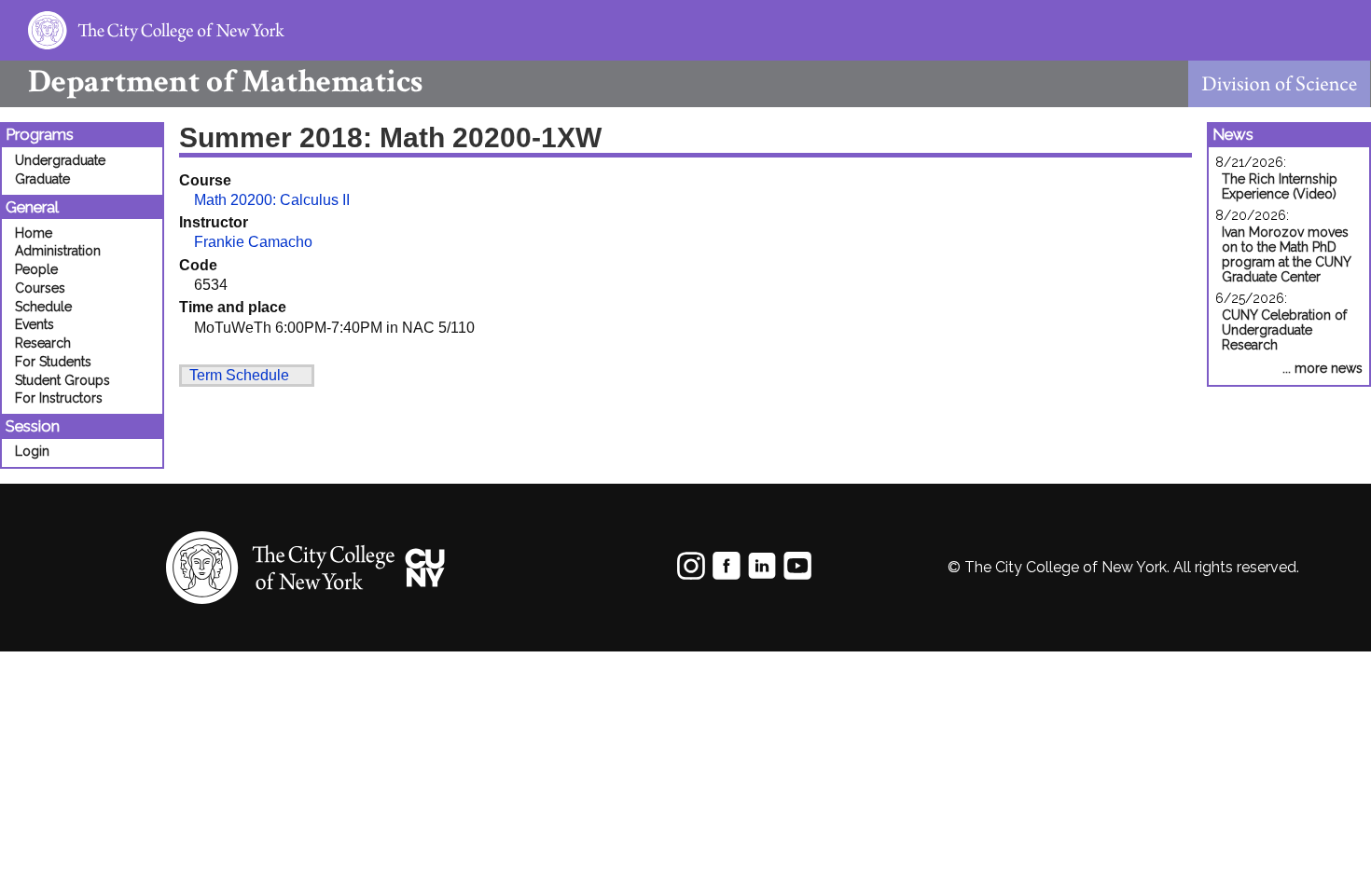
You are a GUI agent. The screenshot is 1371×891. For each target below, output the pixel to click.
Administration (58, 250)
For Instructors (59, 398)
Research (43, 343)
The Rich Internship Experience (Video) (1279, 186)
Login (32, 451)
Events (34, 324)
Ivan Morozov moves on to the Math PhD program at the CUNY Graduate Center (1286, 254)
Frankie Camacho (253, 242)
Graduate (42, 178)
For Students (53, 361)
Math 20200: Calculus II (272, 200)
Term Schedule (239, 375)
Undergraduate (60, 160)
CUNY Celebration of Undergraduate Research (1284, 330)
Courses (40, 288)
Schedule (43, 306)
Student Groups (62, 380)
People (36, 269)
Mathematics (225, 82)
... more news (1322, 368)
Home (33, 233)
